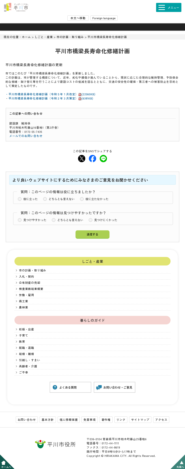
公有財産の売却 (29, 283)
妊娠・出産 (26, 329)
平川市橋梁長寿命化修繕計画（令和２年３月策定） (50, 98)
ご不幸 (23, 372)
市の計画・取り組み (70, 37)
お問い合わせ (27, 420)
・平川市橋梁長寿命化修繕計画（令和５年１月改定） (50, 94)
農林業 (23, 307)
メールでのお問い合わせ (26, 136)
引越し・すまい (29, 360)
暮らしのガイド (92, 320)
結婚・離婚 (26, 354)
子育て (23, 335)
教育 (22, 341)
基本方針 (48, 420)
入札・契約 (26, 276)
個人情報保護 (69, 420)
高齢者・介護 (28, 366)
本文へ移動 (78, 18)
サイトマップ (140, 420)
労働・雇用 (26, 295)
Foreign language (104, 18)
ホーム (26, 37)
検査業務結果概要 (31, 289)
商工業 (23, 301)
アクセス (161, 420)
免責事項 (89, 420)
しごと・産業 (44, 37)
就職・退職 (26, 348)
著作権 (106, 420)
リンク (120, 420)
